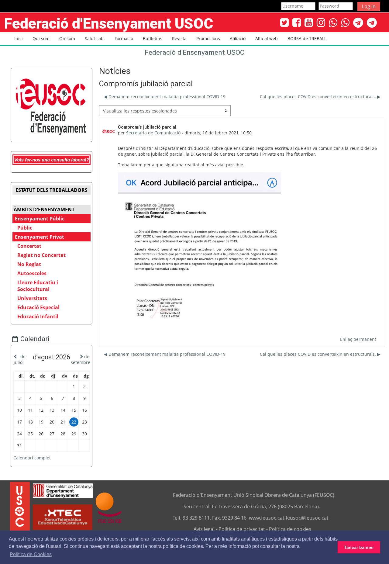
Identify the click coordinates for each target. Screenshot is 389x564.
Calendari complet (32, 458)
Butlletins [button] (152, 38)
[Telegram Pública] (358, 22)
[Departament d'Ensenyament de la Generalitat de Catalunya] (63, 489)
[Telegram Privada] (372, 22)
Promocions (208, 38)
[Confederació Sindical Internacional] (109, 507)
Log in (369, 6)
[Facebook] (297, 22)
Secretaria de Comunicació (153, 133)
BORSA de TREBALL (306, 38)
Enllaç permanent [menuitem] (358, 339)
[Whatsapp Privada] (345, 22)
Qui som (41, 38)
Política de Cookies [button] (31, 554)
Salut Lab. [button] (95, 38)
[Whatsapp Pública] (333, 22)
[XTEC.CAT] (62, 528)
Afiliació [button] (238, 38)
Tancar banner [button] (359, 547)
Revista (179, 38)
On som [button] (67, 38)
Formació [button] (124, 38)
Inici (18, 38)
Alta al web (266, 38)
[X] (284, 22)
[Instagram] (321, 22)
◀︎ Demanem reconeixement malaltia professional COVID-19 (164, 96)
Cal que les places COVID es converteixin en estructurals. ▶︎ (320, 96)
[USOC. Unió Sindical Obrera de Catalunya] (20, 507)
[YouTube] (309, 22)
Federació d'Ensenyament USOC (194, 52)
